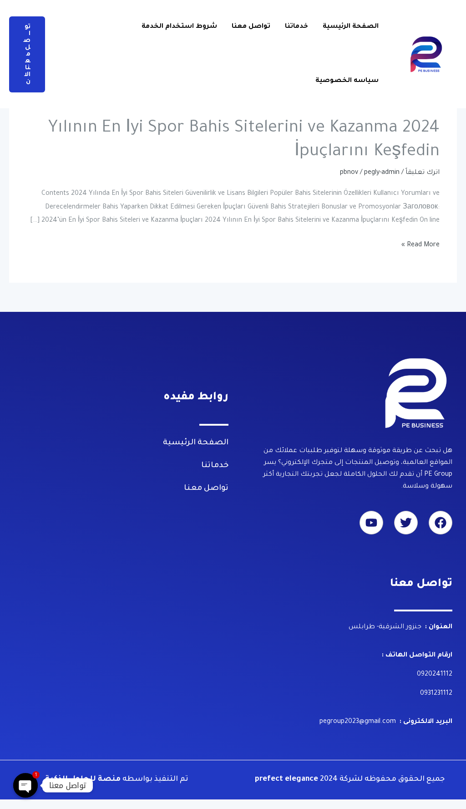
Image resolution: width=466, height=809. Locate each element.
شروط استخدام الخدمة (179, 27)
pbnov (349, 173)
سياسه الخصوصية (347, 81)
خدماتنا (296, 27)
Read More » (420, 246)
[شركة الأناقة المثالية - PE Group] (427, 55)
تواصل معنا (251, 27)
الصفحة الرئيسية (351, 27)
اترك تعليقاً (422, 173)
